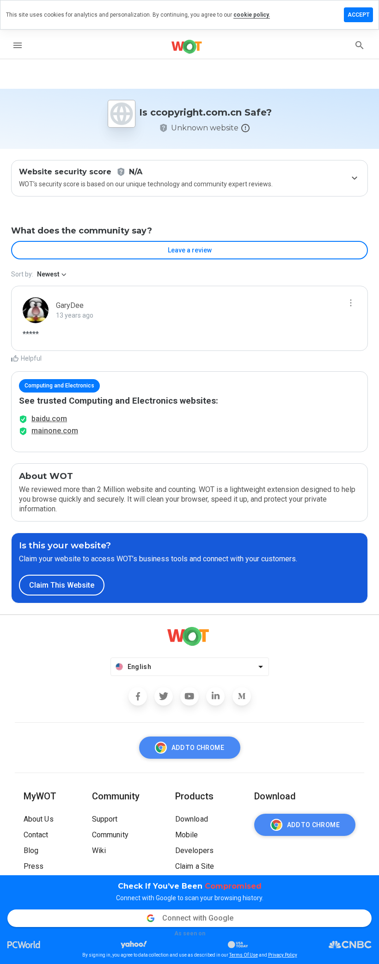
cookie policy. (251, 15)
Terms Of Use (243, 955)
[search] (359, 45)
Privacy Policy (282, 955)
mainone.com (54, 430)
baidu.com (49, 418)
